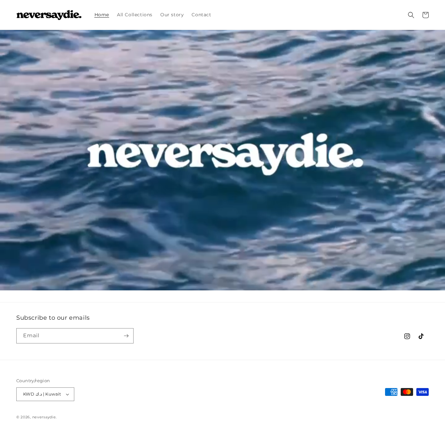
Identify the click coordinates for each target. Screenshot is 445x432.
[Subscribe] (126, 335)
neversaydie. (44, 417)
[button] (411, 15)
